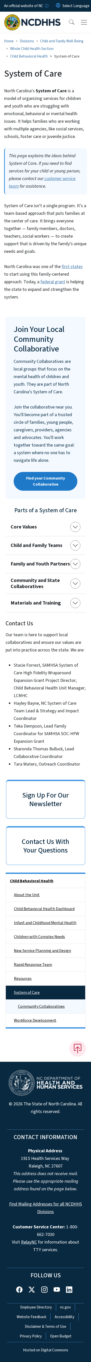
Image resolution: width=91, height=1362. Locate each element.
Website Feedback (31, 1317)
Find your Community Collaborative (45, 481)
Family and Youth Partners (40, 564)
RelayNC (29, 1242)
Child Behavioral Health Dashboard (44, 909)
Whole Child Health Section (32, 48)
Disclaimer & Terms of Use (45, 1326)
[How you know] (46, 6)
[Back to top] (77, 1048)
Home (9, 41)
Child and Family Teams (36, 545)
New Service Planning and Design (42, 950)
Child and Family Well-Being (61, 41)
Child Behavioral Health (29, 56)
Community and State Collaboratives (35, 583)
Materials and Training (36, 603)
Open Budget (61, 1336)
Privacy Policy (31, 1336)
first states (72, 266)
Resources (23, 978)
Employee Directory (36, 1307)
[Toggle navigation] (84, 22)
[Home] (32, 17)
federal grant (52, 282)
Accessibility (64, 1317)
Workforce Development (35, 1020)
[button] (68, 22)
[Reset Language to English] (58, 6)
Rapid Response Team (33, 964)
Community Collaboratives (41, 1006)
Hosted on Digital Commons (45, 1350)
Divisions (27, 41)
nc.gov (65, 1307)
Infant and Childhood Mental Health (45, 923)
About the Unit (27, 895)
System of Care (27, 992)
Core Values (24, 526)
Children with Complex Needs (39, 937)
